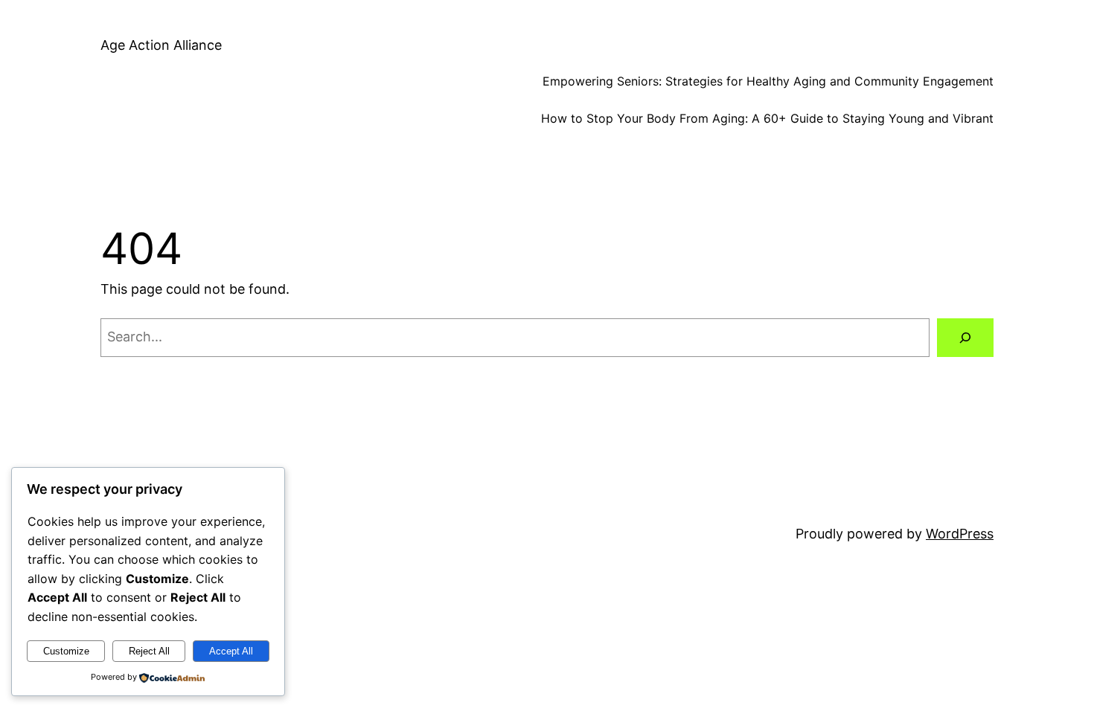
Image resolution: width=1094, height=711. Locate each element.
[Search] (965, 337)
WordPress (960, 533)
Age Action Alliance (161, 45)
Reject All (149, 651)
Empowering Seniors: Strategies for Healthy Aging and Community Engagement (768, 81)
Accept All (231, 651)
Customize (66, 651)
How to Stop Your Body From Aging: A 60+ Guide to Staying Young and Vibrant (767, 118)
